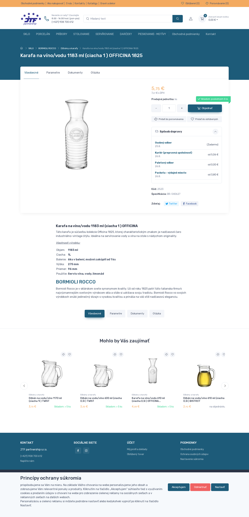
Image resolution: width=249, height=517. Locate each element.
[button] (187, 131)
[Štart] (22, 48)
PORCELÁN (43, 34)
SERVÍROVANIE (105, 34)
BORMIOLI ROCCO (76, 282)
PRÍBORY (61, 34)
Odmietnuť (200, 487)
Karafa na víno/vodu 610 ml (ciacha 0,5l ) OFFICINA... (148, 400)
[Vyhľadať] (177, 19)
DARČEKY (126, 34)
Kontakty (80, 3)
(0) (192, 3)
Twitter (173, 203)
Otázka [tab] (95, 72)
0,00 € (219, 18)
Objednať (207, 108)
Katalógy (93, 3)
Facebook (191, 203)
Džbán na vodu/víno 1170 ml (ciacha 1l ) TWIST (45, 400)
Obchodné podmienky (33, 3)
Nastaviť (220, 487)
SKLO (26, 34)
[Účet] (190, 19)
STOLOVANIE (81, 34)
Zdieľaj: (155, 203)
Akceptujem (179, 487)
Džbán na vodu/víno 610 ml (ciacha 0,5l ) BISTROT (203, 400)
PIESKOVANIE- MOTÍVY (152, 34)
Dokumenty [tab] (75, 72)
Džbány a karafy (36, 395)
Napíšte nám (27, 461)
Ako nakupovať (55, 3)
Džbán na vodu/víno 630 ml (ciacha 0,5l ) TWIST (101, 400)
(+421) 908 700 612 (63, 22)
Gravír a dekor (107, 3)
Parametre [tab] (53, 72)
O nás (69, 3)
